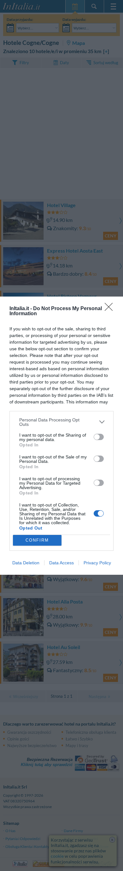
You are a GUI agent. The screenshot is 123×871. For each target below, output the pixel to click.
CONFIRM (37, 540)
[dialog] (61, 436)
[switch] (99, 437)
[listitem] (61, 422)
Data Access (61, 562)
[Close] (111, 309)
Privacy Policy (97, 562)
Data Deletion (25, 562)
